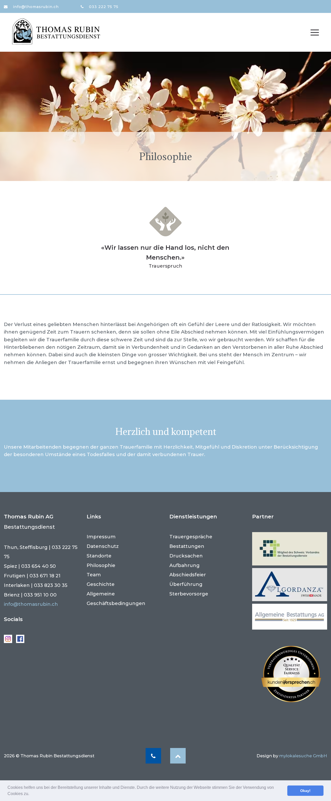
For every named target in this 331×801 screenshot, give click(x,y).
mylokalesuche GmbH (303, 755)
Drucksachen (186, 556)
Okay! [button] (305, 791)
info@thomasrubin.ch (35, 6)
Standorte (99, 556)
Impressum (101, 537)
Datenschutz (103, 546)
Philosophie (101, 565)
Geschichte (101, 584)
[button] (31, 794)
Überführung (185, 584)
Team (94, 575)
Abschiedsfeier (187, 575)
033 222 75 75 (103, 6)
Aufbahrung (184, 565)
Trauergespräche (190, 537)
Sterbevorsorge (188, 594)
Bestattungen (186, 546)
